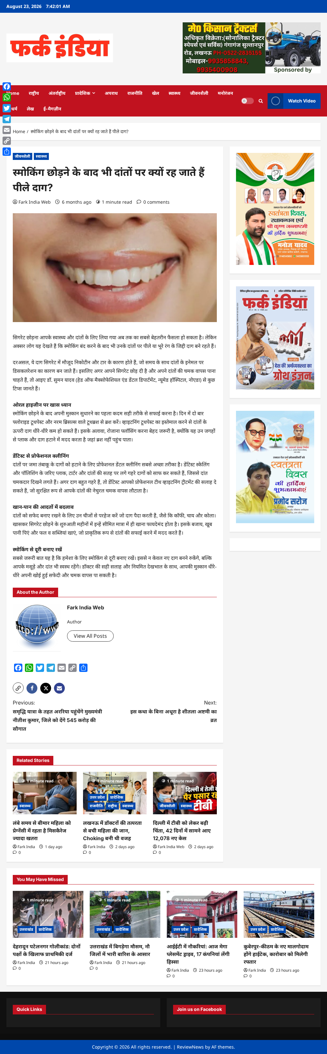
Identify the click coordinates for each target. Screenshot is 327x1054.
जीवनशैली (199, 93)
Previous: (57, 715)
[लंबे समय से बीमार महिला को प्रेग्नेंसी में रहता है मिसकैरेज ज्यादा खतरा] (45, 793)
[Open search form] (261, 100)
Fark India (26, 846)
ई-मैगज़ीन (52, 108)
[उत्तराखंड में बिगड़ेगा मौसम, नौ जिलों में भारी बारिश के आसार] (125, 914)
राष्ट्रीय (34, 93)
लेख (30, 108)
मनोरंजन (225, 93)
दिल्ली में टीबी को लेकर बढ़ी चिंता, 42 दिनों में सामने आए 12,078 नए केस (182, 830)
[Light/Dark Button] (247, 101)
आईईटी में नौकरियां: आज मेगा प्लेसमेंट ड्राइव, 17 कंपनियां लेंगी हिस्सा (198, 954)
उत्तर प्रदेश (97, 797)
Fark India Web (35, 202)
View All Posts (90, 635)
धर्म (14, 108)
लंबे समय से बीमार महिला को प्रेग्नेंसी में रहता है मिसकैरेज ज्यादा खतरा (42, 830)
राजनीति (134, 93)
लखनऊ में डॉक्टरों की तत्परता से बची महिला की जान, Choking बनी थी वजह (112, 830)
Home (12, 93)
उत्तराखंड (26, 929)
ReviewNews (190, 1047)
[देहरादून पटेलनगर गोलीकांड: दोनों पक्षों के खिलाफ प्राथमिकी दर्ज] (48, 914)
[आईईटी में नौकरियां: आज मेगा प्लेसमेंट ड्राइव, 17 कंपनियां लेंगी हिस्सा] (202, 914)
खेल (155, 93)
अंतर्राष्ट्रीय (57, 93)
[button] (18, 687)
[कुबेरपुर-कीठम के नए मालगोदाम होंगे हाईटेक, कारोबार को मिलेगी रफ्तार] (279, 914)
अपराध (111, 93)
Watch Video (302, 100)
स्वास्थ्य (174, 93)
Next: (173, 711)
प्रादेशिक (82, 93)
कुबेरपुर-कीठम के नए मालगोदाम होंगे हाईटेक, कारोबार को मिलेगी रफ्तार (276, 954)
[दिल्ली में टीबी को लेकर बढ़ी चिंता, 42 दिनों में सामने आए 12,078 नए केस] (185, 793)
